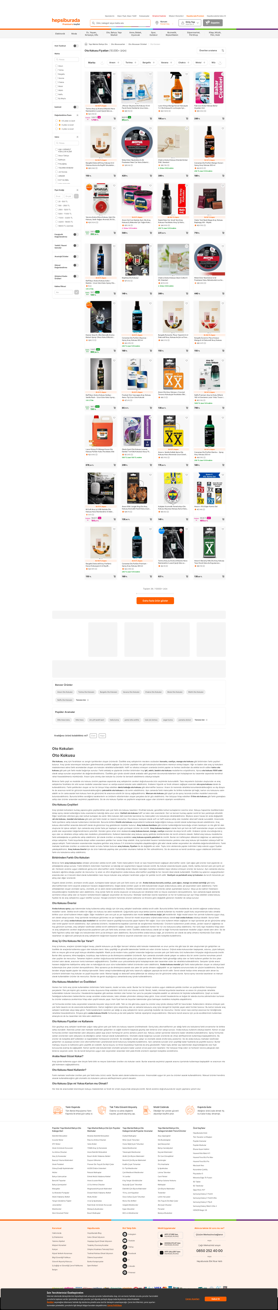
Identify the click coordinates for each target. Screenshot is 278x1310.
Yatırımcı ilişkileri (58, 1241)
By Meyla (62, 98)
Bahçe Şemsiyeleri (59, 1184)
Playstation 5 (198, 1173)
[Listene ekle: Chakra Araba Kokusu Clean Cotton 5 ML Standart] (186, 246)
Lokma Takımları (164, 1172)
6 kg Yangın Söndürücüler (132, 1180)
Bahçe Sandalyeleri (165, 1148)
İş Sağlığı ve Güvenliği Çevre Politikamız (67, 1265)
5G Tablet (196, 1182)
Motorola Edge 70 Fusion (202, 1178)
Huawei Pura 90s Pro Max (203, 1157)
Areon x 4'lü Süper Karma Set (205, 506)
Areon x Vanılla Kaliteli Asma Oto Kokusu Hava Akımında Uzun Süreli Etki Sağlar (172, 453)
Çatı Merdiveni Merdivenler (132, 1172)
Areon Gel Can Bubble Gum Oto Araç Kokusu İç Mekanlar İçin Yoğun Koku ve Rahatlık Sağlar (136, 221)
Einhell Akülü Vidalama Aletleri (98, 1176)
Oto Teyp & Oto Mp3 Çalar (168, 1201)
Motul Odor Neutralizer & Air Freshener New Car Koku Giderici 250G (135, 161)
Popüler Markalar (199, 1145)
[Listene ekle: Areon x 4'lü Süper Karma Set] (223, 475)
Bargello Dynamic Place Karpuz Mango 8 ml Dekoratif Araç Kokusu (208, 339)
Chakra (61, 82)
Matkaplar (162, 1184)
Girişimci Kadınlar (159, 16)
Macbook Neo (198, 1165)
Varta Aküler (92, 1144)
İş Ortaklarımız (57, 1237)
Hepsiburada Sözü (200, 1133)
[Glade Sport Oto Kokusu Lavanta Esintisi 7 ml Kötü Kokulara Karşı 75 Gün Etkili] (137, 431)
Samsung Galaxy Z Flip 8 (202, 1202)
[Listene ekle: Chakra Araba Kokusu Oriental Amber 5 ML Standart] (186, 128)
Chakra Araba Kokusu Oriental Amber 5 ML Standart (173, 161)
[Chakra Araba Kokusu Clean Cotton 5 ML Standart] (173, 260)
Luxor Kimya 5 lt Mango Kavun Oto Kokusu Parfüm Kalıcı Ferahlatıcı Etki (100, 450)
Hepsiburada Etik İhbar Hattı (209, 1261)
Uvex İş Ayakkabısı (94, 1201)
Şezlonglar (162, 1160)
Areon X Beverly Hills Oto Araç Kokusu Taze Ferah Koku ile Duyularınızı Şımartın (209, 562)
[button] (76, 196)
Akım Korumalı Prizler (60, 1213)
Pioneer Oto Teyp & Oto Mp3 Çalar (100, 1164)
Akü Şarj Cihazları (165, 1205)
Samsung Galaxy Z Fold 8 (203, 1194)
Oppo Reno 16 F (199, 1190)
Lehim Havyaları (164, 1197)
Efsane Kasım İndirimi (201, 1149)
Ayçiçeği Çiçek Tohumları (132, 1184)
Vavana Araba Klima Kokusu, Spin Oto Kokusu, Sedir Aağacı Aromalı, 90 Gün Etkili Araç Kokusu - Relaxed (100, 218)
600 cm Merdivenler (130, 1213)
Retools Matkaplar (94, 1172)
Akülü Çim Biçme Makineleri (133, 1156)
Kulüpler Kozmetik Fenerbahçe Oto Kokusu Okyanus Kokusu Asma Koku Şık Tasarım (172, 507)
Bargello (61, 74)
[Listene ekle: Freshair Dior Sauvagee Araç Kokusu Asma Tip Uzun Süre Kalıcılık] (150, 360)
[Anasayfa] (86, 44)
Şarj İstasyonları (164, 1144)
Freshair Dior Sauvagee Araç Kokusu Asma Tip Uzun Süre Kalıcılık (136, 396)
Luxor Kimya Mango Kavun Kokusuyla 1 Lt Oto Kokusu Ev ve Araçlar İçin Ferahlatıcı (173, 107)
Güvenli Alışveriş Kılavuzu (62, 1261)
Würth (60, 90)
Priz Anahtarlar (163, 1164)
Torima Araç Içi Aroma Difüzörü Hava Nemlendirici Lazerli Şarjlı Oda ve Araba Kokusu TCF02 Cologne (100, 110)
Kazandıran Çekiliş (200, 1169)
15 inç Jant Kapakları (130, 1193)
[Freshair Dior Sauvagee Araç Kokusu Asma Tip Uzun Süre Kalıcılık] (137, 374)
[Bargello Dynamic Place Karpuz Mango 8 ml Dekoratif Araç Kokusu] (209, 317)
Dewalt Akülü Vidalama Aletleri (99, 1193)
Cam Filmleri (162, 1176)
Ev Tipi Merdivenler (129, 1168)
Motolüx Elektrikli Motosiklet (98, 1136)
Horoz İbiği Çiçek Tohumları (133, 1144)
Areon (60, 66)
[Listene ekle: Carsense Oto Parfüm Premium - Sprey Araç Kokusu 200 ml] (150, 529)
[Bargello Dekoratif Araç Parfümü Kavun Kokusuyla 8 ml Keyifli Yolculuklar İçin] (101, 543)
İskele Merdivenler (129, 1148)
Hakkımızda (56, 1233)
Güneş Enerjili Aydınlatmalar (62, 1168)
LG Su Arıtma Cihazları (96, 1184)
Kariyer (55, 1249)
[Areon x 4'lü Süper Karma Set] (209, 489)
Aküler (54, 1172)
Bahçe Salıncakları (59, 1176)
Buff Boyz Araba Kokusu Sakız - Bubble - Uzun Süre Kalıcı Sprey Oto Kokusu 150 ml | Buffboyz (100, 282)
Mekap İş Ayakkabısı (95, 1209)
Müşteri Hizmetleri (176, 16)
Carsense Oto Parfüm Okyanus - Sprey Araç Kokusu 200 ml (134, 339)
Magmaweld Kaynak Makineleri (99, 1189)
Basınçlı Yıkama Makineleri (62, 1160)
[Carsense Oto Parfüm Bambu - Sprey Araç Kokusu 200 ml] (209, 431)
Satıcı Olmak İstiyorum (95, 1237)
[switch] (76, 46)
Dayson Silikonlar (94, 1160)
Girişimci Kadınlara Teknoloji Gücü (100, 1249)
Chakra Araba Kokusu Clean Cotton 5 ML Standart (172, 279)
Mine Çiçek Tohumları (130, 1140)
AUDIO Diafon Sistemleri (96, 1168)
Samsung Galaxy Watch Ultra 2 (205, 1206)
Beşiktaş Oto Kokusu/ (130, 278)
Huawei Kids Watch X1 (201, 1153)
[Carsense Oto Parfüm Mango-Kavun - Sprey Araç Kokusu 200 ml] (209, 142)
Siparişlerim (109, 16)
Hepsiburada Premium (195, 16)
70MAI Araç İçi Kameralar (97, 1148)
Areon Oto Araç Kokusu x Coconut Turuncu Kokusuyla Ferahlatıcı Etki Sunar (171, 393)
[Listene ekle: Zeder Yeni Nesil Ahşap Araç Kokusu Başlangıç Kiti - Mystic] (223, 185)
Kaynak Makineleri (165, 1152)
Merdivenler (56, 1209)
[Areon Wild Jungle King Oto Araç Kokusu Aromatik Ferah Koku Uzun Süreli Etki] (137, 489)
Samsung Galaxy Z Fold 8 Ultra (205, 1198)
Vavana (61, 78)
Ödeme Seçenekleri (95, 1257)
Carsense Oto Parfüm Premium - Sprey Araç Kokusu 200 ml (135, 565)
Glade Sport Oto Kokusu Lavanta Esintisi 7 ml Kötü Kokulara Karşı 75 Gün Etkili (135, 450)
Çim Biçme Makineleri (166, 1189)
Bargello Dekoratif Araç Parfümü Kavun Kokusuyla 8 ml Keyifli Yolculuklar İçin (98, 565)
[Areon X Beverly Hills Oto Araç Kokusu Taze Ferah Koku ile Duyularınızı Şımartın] (209, 543)
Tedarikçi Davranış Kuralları (97, 1245)
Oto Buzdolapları (164, 1140)
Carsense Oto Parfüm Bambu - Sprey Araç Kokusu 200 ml (209, 453)
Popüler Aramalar (199, 1141)
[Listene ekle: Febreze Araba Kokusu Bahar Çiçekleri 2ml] (223, 74)
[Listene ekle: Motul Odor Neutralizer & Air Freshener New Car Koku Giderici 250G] (150, 128)
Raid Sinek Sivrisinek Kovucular (99, 1205)
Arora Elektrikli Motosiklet (97, 1152)
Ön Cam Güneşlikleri (165, 1156)
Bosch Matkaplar (93, 1213)
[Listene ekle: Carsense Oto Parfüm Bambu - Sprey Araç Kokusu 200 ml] (223, 417)
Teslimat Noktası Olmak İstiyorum (100, 1253)
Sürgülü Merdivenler (130, 1205)
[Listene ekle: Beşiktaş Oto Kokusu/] (150, 246)
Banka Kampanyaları (95, 1261)
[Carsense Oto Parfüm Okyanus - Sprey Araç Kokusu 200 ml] (137, 317)
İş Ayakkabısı (163, 1168)
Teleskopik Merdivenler (131, 1152)
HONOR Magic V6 (200, 1210)
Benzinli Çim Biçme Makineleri (134, 1160)
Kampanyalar (144, 16)
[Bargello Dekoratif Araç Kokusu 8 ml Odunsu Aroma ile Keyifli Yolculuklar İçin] (101, 142)
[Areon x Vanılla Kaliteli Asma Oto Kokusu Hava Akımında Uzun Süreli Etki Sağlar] (173, 431)
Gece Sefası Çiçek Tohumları (133, 1197)
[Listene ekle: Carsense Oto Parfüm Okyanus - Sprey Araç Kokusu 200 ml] (150, 303)
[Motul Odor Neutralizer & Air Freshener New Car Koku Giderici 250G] (137, 142)
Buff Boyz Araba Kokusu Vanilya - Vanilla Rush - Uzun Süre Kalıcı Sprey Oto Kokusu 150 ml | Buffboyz (100, 396)
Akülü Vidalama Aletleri (61, 1197)
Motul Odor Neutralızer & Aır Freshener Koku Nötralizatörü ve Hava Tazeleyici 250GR (209, 279)
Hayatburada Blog (94, 1233)
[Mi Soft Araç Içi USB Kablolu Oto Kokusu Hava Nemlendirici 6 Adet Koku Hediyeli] (101, 489)
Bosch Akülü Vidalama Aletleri (98, 1156)
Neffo (60, 94)
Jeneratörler (56, 1205)
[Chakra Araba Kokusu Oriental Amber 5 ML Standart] (173, 142)
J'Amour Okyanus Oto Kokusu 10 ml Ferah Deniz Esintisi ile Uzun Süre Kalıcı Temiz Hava (136, 107)
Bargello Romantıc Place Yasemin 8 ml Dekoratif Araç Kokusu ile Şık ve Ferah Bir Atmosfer (173, 336)
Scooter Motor (57, 1140)
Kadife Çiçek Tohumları (131, 1164)
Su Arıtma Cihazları (59, 1152)
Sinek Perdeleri (58, 1164)
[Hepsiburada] (66, 20)
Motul (60, 86)
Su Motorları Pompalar (60, 1193)
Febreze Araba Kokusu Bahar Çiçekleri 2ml (205, 107)
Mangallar (56, 1189)
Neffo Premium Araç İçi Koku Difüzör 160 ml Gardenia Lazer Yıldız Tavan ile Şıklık (209, 396)
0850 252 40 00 (209, 1251)
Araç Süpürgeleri (164, 1136)
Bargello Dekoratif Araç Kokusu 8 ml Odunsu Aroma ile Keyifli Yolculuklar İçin (100, 164)
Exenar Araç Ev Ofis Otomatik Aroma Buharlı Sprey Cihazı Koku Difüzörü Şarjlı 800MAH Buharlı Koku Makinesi (100, 336)
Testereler (161, 1193)
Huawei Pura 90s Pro (201, 1161)
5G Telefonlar (198, 1186)
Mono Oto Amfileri (129, 1201)
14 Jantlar (126, 1176)
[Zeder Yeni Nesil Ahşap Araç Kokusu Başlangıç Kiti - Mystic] (209, 199)
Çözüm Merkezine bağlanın (209, 1234)
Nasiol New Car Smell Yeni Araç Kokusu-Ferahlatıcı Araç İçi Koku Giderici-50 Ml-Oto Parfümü (171, 221)
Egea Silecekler (128, 1209)
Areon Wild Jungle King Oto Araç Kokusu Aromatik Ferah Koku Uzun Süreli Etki (135, 507)
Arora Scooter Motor (95, 1180)
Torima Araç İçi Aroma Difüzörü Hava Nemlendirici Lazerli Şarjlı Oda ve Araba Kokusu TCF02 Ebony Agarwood (172, 562)
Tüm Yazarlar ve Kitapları (202, 1137)
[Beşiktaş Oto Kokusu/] (137, 260)
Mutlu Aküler (92, 1197)
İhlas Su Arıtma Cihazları (96, 1140)
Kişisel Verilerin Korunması (62, 1253)
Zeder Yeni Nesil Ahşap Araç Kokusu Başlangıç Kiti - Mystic (208, 221)
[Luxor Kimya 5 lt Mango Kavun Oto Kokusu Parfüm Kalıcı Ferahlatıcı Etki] (101, 431)
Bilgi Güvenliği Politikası (61, 1257)
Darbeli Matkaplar (129, 1136)
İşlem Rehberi (92, 1265)
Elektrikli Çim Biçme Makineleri (134, 1189)
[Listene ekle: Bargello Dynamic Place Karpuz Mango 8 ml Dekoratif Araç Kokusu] (223, 303)
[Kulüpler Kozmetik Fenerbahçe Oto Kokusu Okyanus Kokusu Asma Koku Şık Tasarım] (173, 489)
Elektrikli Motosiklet (59, 1136)
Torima (61, 70)
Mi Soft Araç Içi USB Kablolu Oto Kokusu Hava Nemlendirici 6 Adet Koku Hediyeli (99, 510)
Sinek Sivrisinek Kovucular (62, 1148)
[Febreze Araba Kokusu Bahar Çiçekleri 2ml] (209, 88)
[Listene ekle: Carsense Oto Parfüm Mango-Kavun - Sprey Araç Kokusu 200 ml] (223, 128)
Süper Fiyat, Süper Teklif (126, 16)
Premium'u (68, 24)
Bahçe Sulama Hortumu (167, 1180)
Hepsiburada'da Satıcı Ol (216, 16)
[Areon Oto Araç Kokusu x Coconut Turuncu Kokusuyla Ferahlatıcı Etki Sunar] (173, 374)
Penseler (161, 1209)
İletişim (54, 1270)
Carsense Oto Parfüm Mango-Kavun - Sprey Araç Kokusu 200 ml (209, 164)
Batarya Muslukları (165, 1213)
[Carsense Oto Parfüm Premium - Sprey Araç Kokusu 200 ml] (137, 543)
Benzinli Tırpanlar (59, 1180)
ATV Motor (56, 1144)
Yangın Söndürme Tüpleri (61, 1201)
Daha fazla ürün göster (155, 600)
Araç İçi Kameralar (59, 1156)
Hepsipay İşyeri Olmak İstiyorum (99, 1241)
